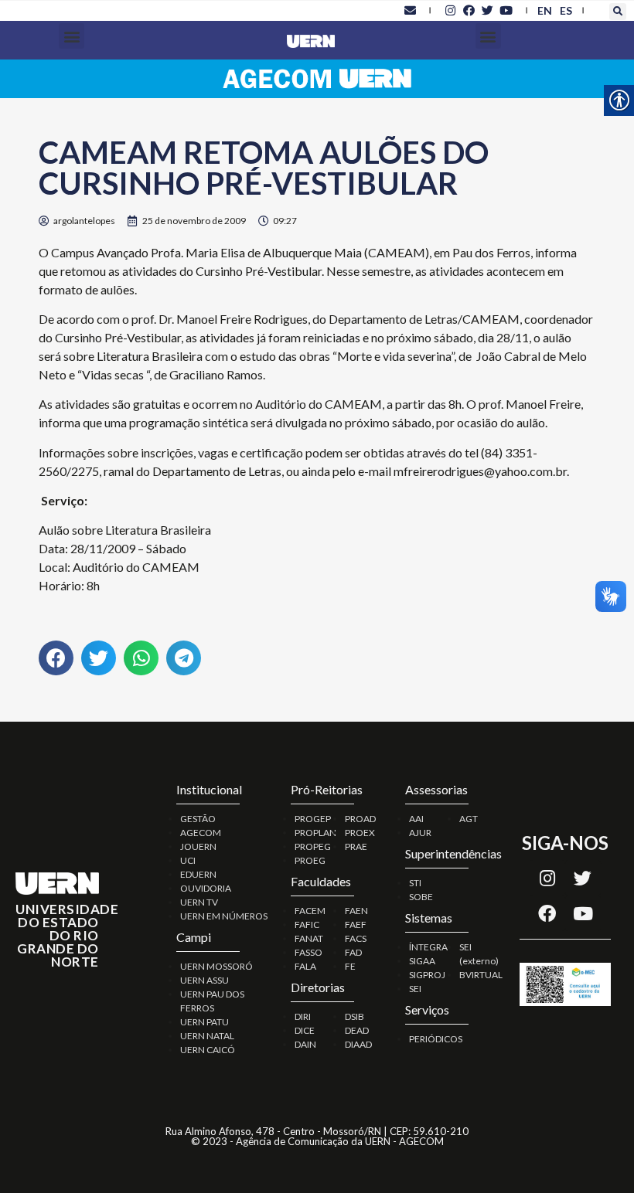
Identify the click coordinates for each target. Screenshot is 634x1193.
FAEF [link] (355, 924)
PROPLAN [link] (315, 832)
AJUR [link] (420, 832)
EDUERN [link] (198, 874)
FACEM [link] (310, 910)
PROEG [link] (310, 860)
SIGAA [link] (422, 961)
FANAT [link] (309, 938)
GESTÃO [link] (198, 818)
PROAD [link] (360, 818)
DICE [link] (305, 1030)
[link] (410, 10)
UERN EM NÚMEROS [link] (224, 916)
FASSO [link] (308, 952)
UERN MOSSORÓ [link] (216, 966)
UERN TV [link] (199, 902)
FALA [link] (305, 966)
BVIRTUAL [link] (481, 975)
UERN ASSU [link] (204, 980)
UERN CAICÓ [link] (207, 1049)
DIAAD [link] (358, 1044)
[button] (617, 11)
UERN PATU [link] (204, 1022)
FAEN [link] (356, 910)
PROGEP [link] (313, 818)
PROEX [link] (360, 832)
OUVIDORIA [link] (205, 888)
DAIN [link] (305, 1044)
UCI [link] (188, 860)
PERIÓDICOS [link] (435, 1039)
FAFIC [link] (307, 924)
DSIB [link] (354, 1016)
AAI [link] (416, 818)
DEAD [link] (357, 1030)
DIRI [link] (303, 1016)
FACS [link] (355, 938)
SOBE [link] (421, 896)
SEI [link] (415, 988)
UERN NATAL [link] (207, 1036)
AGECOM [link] (200, 832)
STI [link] (415, 883)
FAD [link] (353, 952)
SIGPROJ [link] (427, 975)
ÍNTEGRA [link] (428, 947)
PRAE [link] (356, 846)
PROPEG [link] (313, 846)
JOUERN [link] (198, 846)
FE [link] (350, 966)
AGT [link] (468, 818)
